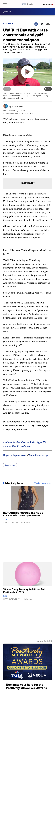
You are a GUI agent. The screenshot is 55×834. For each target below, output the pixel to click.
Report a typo (10, 465)
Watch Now (47, 4)
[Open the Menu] (4, 4)
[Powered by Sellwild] (48, 641)
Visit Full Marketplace (43, 483)
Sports (8, 23)
